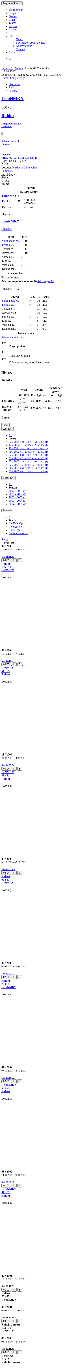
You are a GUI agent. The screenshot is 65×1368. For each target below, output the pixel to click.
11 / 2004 (28, 448)
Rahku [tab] (12, 87)
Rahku (14, 530)
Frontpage (7, 68)
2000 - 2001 (17, 490)
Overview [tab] (14, 84)
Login (12, 52)
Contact (20, 49)
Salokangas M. (10, 240)
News (19, 39)
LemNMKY (17, 526)
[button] (32, 563)
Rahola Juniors (19, 533)
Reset (4, 539)
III (14, 560)
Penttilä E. (8, 244)
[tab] (32, 563)
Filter (5, 425)
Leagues (13, 13)
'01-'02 (6, 1185)
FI (10, 58)
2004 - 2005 (17, 503)
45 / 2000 (28, 471)
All (10, 435)
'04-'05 (6, 560)
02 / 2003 (28, 454)
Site (11, 36)
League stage (17, 78)
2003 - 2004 (17, 500)
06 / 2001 (28, 468)
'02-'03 (6, 977)
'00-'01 (6, 1321)
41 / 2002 (28, 458)
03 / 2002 (28, 461)
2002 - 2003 (17, 497)
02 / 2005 (28, 441)
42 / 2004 (28, 445)
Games (13, 16)
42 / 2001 (28, 464)
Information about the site (30, 42)
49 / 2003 (28, 451)
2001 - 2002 (17, 494)
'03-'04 (6, 768)
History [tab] (13, 90)
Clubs (12, 19)
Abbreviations (24, 45)
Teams (12, 22)
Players (13, 26)
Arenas (13, 29)
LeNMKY (16, 523)
